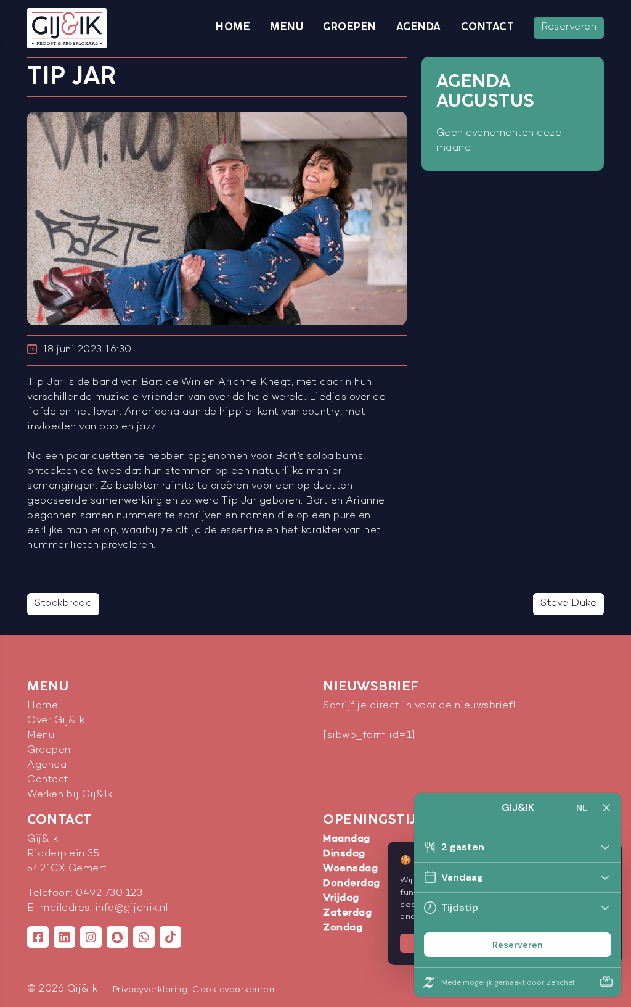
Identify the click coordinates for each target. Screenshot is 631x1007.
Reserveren (568, 27)
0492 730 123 (109, 894)
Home (233, 27)
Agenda (418, 27)
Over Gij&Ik (56, 721)
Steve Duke (568, 604)
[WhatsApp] (144, 937)
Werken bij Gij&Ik (70, 795)
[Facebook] (38, 937)
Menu (286, 27)
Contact (488, 27)
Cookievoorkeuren (233, 990)
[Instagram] (91, 937)
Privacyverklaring (150, 990)
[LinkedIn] (64, 937)
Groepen (350, 27)
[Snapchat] (117, 937)
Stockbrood (63, 604)
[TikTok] (170, 937)
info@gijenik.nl (131, 908)
